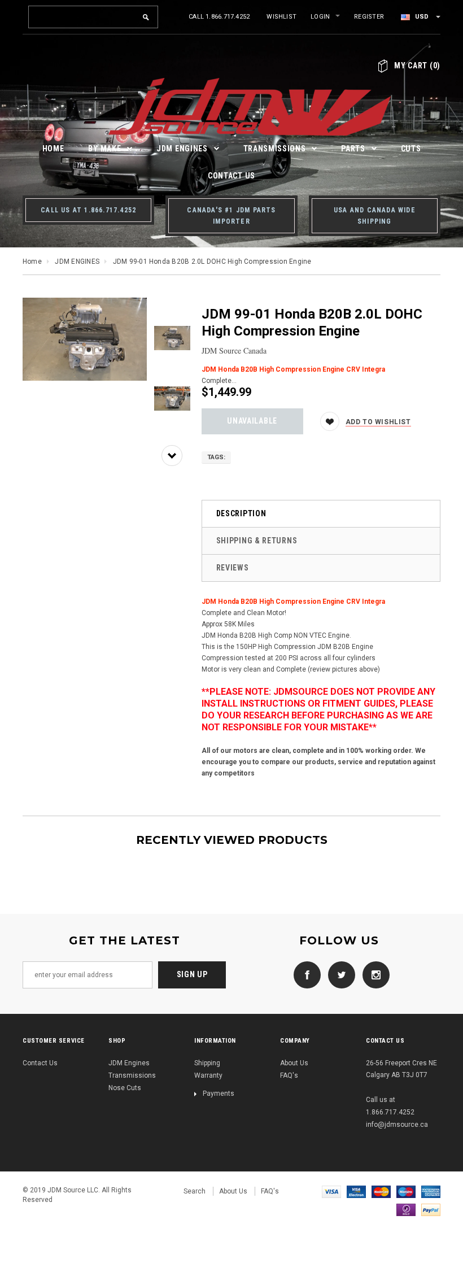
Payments (218, 1093)
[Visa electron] (356, 1191)
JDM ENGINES (77, 261)
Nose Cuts (124, 1088)
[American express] (430, 1191)
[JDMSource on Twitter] (338, 974)
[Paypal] (430, 1209)
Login (320, 16)
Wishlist (281, 16)
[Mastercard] (381, 1191)
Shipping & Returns (257, 540)
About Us (294, 1063)
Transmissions (132, 1075)
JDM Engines (129, 1063)
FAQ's (289, 1075)
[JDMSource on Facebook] (304, 974)
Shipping (207, 1063)
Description (241, 513)
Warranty (208, 1075)
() (417, 65)
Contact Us (40, 1063)
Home (32, 261)
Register (369, 16)
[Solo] (406, 1209)
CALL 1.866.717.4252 (219, 16)
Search (195, 1191)
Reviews (232, 567)
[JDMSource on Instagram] (373, 974)
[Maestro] (406, 1191)
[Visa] (331, 1191)
